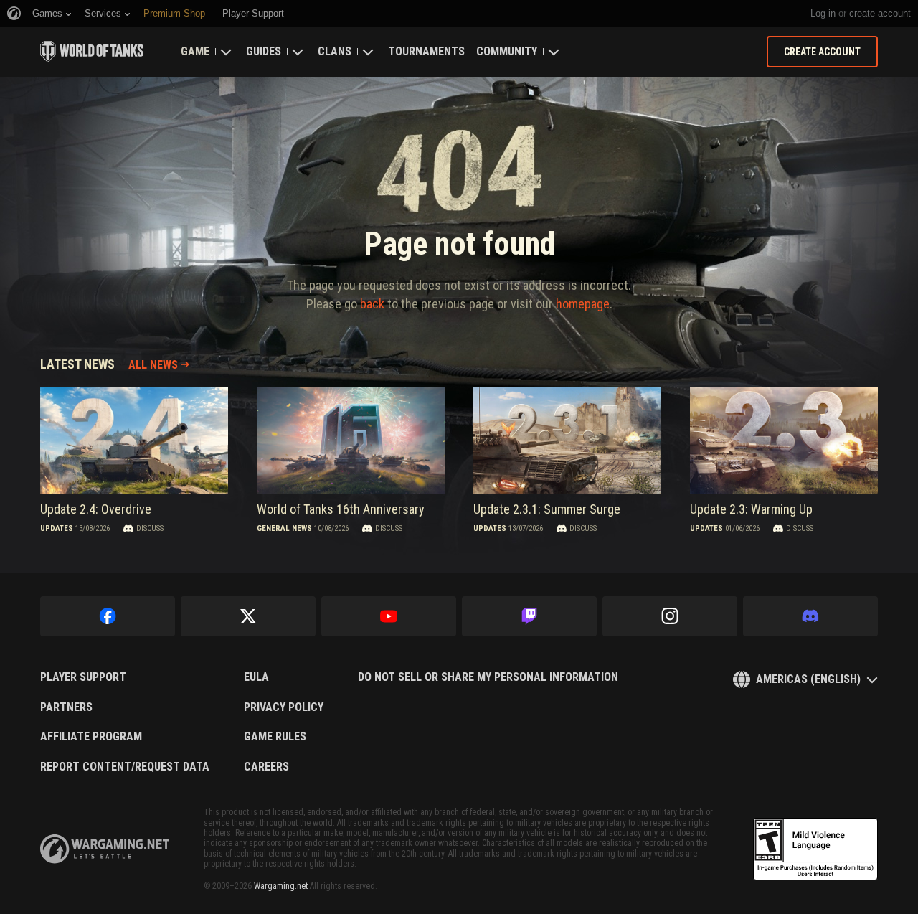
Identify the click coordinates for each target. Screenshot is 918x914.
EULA (256, 677)
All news (153, 365)
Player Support (83, 677)
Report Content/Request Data (124, 766)
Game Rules (275, 736)
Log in (823, 13)
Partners (66, 707)
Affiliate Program (91, 736)
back (372, 303)
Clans (334, 51)
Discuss (150, 528)
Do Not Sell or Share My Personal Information (488, 677)
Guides (263, 51)
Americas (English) (808, 679)
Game (195, 51)
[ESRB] (815, 849)
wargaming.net (104, 849)
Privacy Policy (283, 707)
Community (506, 51)
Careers (266, 766)
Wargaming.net (281, 886)
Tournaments (426, 51)
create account (880, 13)
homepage (583, 303)
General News (284, 528)
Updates (56, 528)
